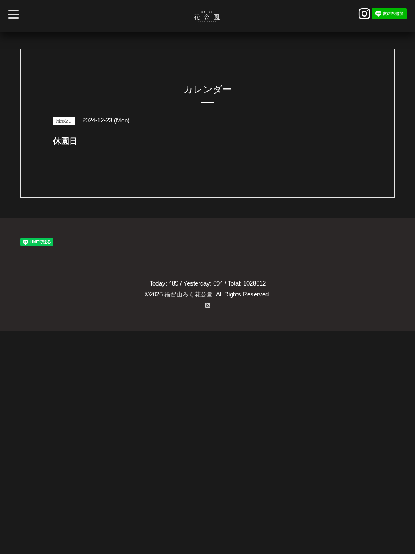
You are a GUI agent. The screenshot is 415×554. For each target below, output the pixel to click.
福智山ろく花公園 (188, 294)
